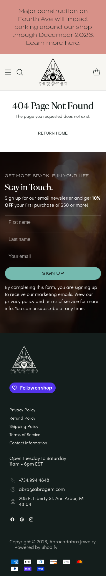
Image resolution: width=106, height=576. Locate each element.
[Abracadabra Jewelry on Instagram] (31, 520)
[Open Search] (20, 72)
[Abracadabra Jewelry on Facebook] (12, 520)
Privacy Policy (22, 409)
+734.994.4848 (34, 480)
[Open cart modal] (96, 72)
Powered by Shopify (35, 547)
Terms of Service (24, 434)
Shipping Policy (23, 426)
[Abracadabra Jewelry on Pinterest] (21, 520)
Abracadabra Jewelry (72, 541)
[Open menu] (8, 72)
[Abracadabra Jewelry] (53, 72)
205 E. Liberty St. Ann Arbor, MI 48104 (52, 501)
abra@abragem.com (42, 489)
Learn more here (52, 42)
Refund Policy (22, 418)
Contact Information (28, 442)
